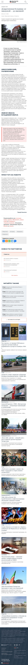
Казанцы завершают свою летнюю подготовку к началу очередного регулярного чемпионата (13, 472)
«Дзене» (11, 226)
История (12, 231)
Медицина (19, 231)
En (17, 647)
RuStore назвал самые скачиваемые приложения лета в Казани (13, 296)
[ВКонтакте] (4, 241)
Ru (15, 647)
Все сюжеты (15, 275)
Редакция (3, 648)
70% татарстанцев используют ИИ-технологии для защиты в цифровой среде (13, 292)
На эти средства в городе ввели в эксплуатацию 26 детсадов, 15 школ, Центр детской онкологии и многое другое (13, 619)
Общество (4, 6)
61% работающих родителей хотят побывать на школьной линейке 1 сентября (13, 310)
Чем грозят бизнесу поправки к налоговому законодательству (12, 560)
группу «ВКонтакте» (14, 220)
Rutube (6, 226)
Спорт (2, 372)
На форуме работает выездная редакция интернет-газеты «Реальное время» (12, 500)
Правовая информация (6, 651)
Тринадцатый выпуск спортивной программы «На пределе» (13, 530)
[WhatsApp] (9, 241)
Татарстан (5, 234)
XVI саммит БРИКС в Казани (11, 259)
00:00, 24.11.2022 (5, 14)
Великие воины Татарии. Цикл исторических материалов (11, 265)
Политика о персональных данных (6, 654)
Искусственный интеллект (10, 271)
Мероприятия (4, 402)
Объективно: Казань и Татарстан (12, 16)
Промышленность (5, 435)
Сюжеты (6, 254)
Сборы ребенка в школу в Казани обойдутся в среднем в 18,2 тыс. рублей (12, 314)
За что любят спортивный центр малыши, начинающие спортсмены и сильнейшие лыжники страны (12, 441)
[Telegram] (12, 241)
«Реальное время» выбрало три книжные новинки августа (14, 347)
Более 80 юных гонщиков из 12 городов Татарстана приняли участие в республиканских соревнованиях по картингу (13, 377)
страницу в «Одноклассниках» (9, 222)
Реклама (3, 649)
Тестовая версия (5, 660)
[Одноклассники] (6, 241)
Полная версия (5, 659)
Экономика (4, 554)
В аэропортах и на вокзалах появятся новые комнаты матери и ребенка (13, 301)
